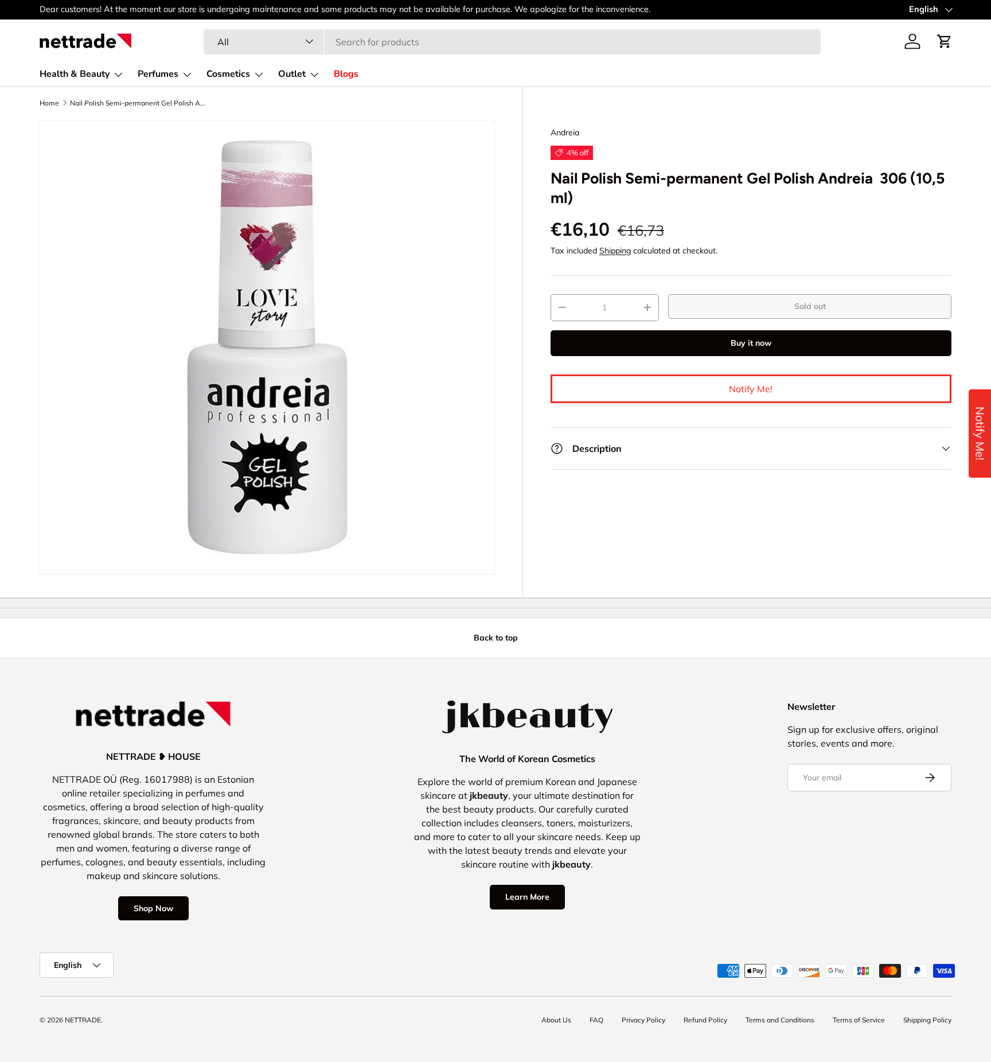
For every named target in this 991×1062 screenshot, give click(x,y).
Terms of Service (859, 1020)
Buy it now (751, 343)
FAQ (596, 1020)
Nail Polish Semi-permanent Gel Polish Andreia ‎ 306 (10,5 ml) (139, 103)
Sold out (810, 306)
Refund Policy (705, 1020)
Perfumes (158, 74)
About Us (556, 1020)
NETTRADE (83, 1020)
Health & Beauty (75, 74)
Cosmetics (228, 74)
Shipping (615, 250)
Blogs (346, 74)
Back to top (496, 637)
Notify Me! (750, 389)
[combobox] (512, 41)
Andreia (565, 132)
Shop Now (153, 908)
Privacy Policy (643, 1020)
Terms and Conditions (780, 1020)
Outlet (292, 74)
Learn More (527, 897)
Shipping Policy (927, 1020)
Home (49, 103)
